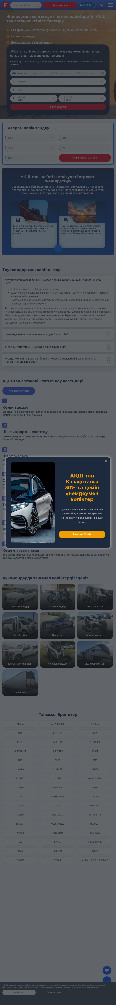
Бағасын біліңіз (82, 534)
